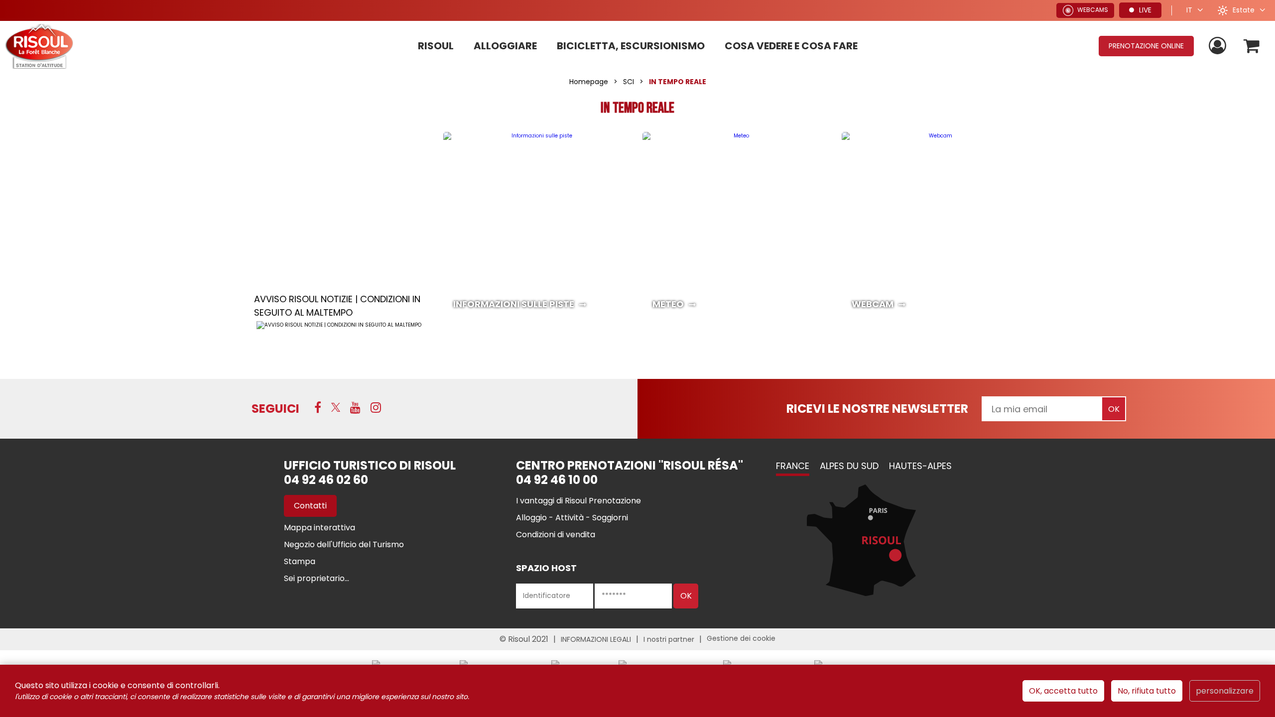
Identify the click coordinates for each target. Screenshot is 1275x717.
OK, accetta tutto (1063, 691)
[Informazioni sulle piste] (538, 226)
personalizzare (1225, 691)
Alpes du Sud (849, 466)
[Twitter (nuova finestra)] (335, 407)
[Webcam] (936, 226)
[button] (1252, 46)
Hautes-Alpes (920, 466)
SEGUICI (275, 408)
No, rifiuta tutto (1147, 691)
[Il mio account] (1219, 46)
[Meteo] (737, 226)
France (792, 466)
